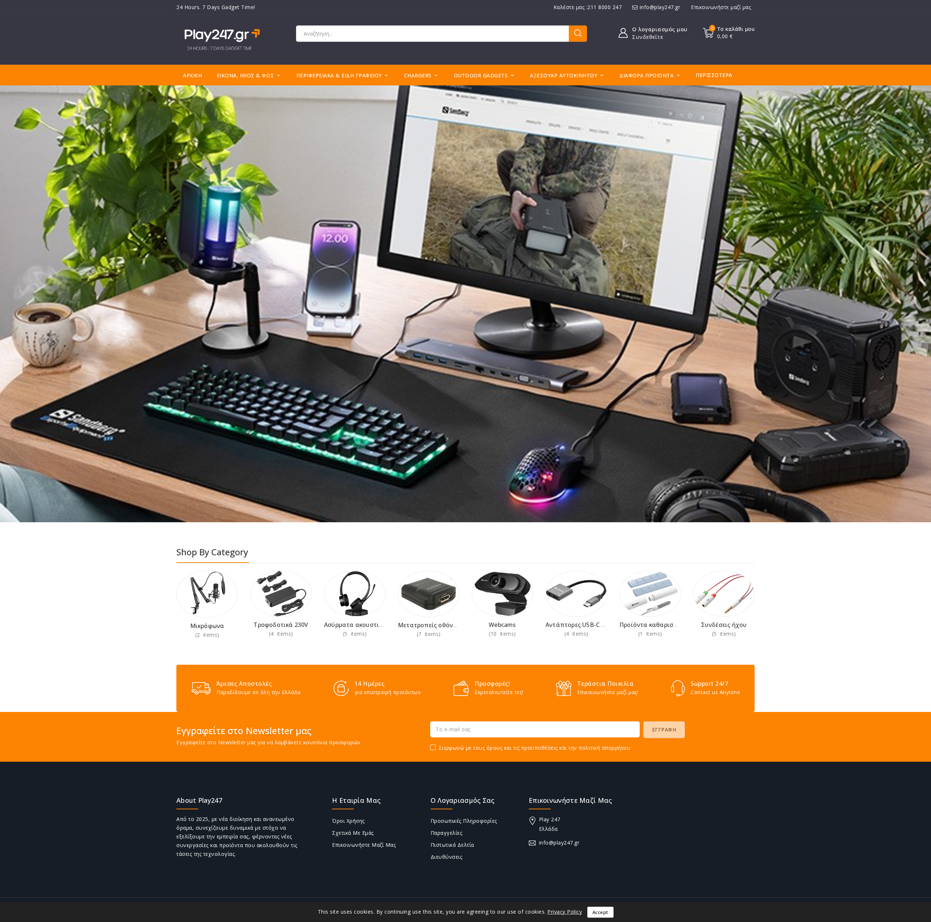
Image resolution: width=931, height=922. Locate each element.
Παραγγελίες (447, 832)
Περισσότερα (714, 75)
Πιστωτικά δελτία (452, 844)
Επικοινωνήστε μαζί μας (721, 7)
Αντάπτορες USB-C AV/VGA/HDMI (594, 625)
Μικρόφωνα (207, 626)
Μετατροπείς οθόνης (429, 625)
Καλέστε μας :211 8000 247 (588, 7)
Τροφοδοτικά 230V (280, 625)
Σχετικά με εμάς (353, 832)
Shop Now (207, 634)
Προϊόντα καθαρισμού (651, 625)
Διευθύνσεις (447, 856)
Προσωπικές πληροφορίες (464, 820)
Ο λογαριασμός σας (463, 800)
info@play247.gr (660, 7)
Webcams (502, 625)
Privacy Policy (564, 911)
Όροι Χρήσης (348, 820)
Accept (600, 912)
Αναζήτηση (578, 33)
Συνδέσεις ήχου (724, 625)
